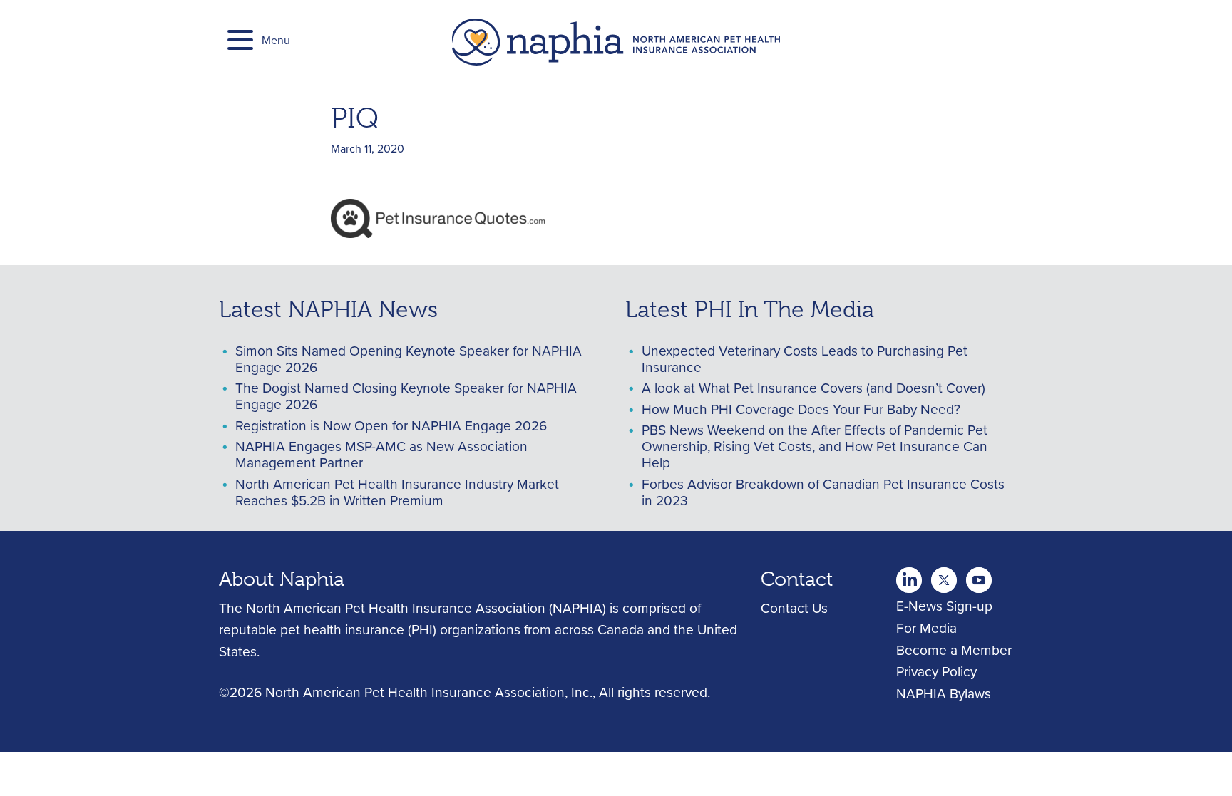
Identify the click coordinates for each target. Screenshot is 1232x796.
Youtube (944, 576)
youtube (979, 576)
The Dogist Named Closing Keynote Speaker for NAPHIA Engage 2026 (406, 395)
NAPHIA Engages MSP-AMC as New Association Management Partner (381, 454)
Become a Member (954, 649)
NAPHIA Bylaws (943, 693)
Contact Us (794, 607)
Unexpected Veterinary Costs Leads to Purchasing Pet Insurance (804, 358)
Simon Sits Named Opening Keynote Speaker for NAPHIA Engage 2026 (408, 358)
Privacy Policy (936, 671)
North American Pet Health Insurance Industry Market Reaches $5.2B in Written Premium (397, 492)
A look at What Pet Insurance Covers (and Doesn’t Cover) (813, 387)
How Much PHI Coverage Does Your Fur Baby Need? (801, 408)
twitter (909, 576)
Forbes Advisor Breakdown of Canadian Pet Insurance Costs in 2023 (823, 492)
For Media (926, 627)
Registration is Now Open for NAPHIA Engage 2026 (391, 425)
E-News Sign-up (944, 605)
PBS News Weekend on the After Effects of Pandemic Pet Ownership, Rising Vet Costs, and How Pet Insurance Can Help (814, 446)
